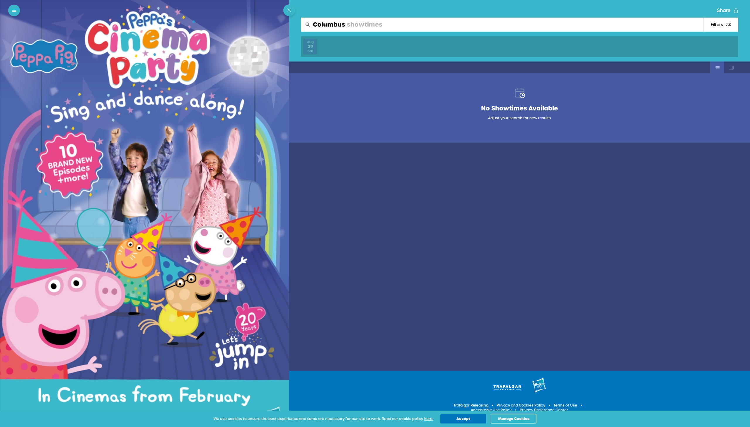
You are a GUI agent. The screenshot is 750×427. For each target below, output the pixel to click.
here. (428, 418)
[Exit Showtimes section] (289, 10)
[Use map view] (731, 67)
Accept (463, 418)
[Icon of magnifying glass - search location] (307, 24)
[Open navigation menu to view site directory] (16, 10)
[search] (502, 25)
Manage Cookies (513, 418)
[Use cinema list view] (717, 67)
